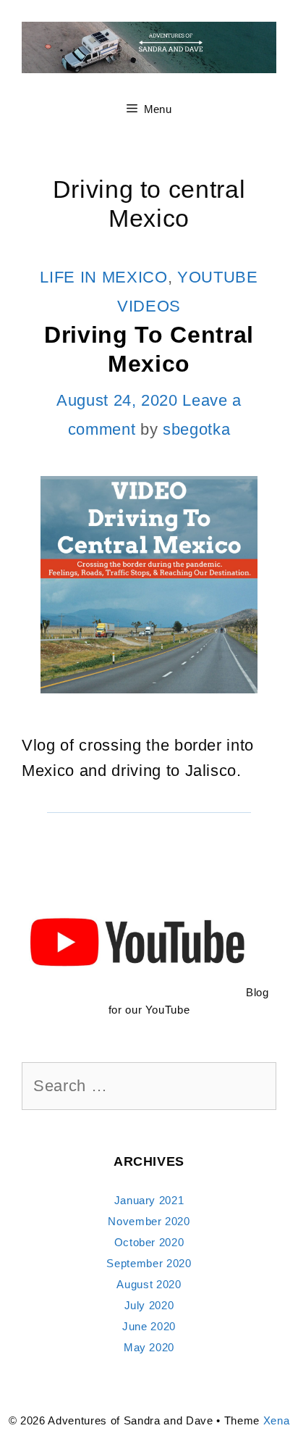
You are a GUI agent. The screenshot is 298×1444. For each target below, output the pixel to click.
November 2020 (149, 1221)
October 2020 (149, 1242)
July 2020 (149, 1305)
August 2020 (148, 1284)
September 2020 (148, 1263)
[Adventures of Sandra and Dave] (149, 46)
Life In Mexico (103, 277)
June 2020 (149, 1326)
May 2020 (149, 1347)
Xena (276, 1420)
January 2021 (149, 1200)
